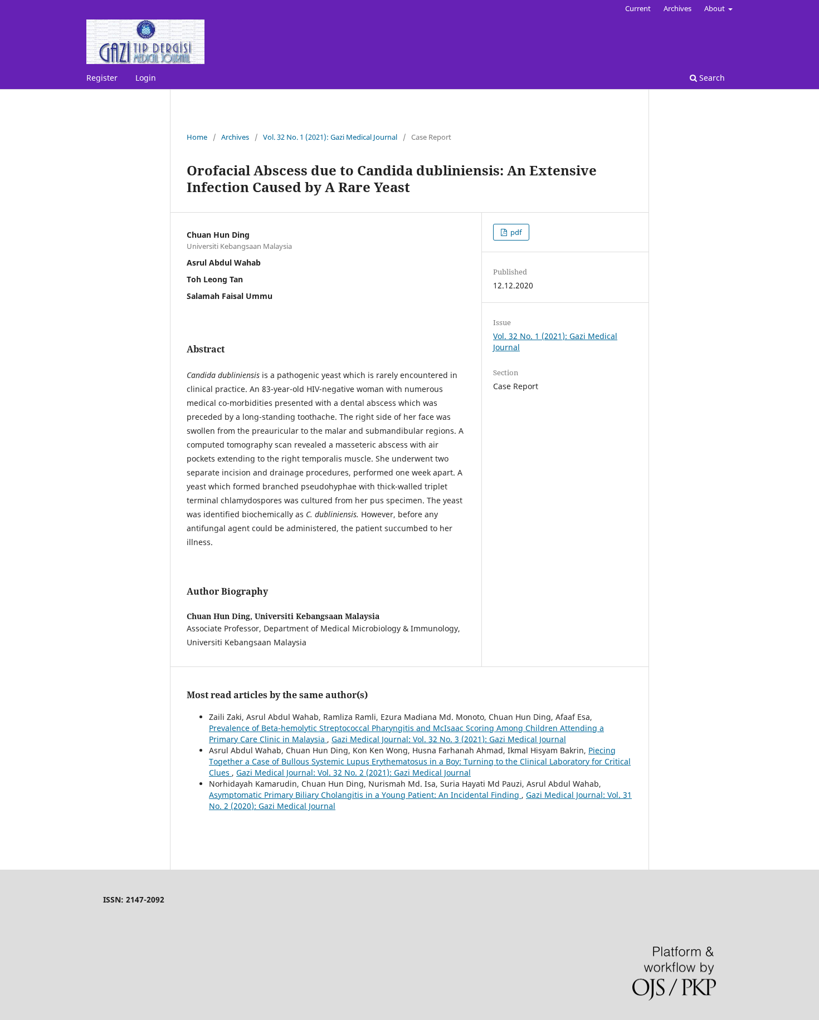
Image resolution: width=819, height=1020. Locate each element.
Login (145, 77)
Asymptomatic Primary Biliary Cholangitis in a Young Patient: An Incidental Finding (365, 794)
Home (197, 137)
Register (102, 77)
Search (711, 77)
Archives (677, 8)
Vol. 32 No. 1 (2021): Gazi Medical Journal (330, 137)
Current (638, 8)
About (715, 8)
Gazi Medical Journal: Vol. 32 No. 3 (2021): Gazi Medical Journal (449, 739)
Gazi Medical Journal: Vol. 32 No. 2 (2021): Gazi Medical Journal (353, 772)
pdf (515, 232)
